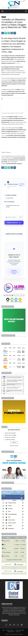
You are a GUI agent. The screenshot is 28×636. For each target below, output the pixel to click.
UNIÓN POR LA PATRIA (10, 437)
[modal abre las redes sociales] (14, 33)
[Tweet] (5, 33)
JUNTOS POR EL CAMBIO (10, 435)
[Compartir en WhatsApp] (8, 33)
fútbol (4, 70)
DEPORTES (7, 14)
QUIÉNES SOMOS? (10, 630)
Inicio (2, 14)
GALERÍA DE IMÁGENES (19, 630)
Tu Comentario (10, 201)
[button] (2, 11)
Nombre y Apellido (11, 195)
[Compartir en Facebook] (2, 33)
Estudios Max (20, 634)
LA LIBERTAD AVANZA (10, 439)
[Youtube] (21, 624)
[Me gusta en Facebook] (11, 33)
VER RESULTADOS (14, 445)
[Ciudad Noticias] (14, 4)
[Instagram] (10, 624)
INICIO (3, 630)
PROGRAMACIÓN (11, 631)
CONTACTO (18, 631)
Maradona (17, 63)
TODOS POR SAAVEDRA (10, 433)
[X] (17, 624)
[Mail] (14, 624)
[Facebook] (6, 624)
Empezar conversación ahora (14, 272)
